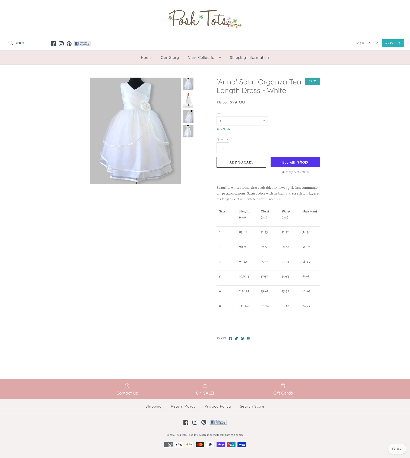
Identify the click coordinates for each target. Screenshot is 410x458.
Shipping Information (249, 57)
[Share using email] (248, 338)
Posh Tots (181, 435)
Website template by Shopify (226, 435)
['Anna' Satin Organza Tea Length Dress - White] (135, 131)
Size (219, 113)
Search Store (252, 406)
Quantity (222, 139)
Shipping (154, 406)
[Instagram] (61, 43)
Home (146, 57)
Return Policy (183, 406)
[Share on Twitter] (236, 338)
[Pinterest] (69, 43)
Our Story (170, 57)
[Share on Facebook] (230, 338)
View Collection (204, 57)
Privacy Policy (218, 406)
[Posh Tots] (205, 7)
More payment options (295, 172)
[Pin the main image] (242, 338)
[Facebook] (53, 43)
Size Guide (224, 129)
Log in (360, 43)
